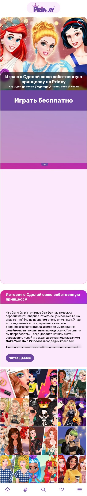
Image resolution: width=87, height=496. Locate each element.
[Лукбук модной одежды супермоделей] (14, 412)
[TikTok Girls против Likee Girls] (43, 383)
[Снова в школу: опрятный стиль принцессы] (72, 469)
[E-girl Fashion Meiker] (72, 440)
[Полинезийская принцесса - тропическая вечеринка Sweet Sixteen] (14, 440)
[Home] (7, 489)
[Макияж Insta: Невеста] (14, 383)
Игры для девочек (21, 86)
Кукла (75, 86)
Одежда (43, 86)
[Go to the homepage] (43, 8)
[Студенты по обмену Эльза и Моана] (72, 383)
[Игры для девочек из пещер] (43, 469)
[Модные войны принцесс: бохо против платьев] (43, 440)
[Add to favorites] (80, 24)
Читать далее (20, 358)
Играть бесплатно (43, 100)
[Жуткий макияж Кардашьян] (43, 412)
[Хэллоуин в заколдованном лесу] (72, 412)
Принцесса (59, 86)
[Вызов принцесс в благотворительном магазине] (14, 469)
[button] (25, 489)
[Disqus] (44, 226)
